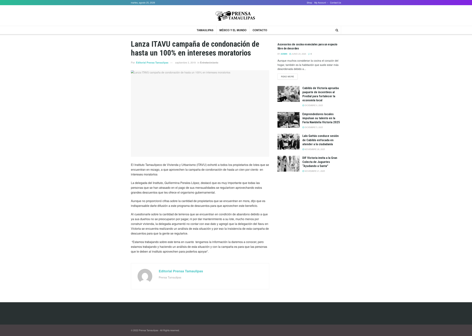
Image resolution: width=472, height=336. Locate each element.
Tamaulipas (205, 30)
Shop (309, 2)
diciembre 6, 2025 (313, 105)
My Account (320, 2)
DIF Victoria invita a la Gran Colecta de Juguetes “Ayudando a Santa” (319, 162)
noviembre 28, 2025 (314, 149)
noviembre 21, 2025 (314, 170)
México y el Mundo (233, 30)
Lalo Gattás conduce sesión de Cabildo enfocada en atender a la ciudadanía (320, 140)
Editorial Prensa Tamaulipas (152, 62)
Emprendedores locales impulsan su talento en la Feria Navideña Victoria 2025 (321, 118)
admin (284, 53)
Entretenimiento (209, 62)
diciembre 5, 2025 (313, 127)
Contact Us (335, 2)
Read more (287, 76)
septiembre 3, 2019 (185, 62)
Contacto (260, 30)
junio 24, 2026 (298, 53)
